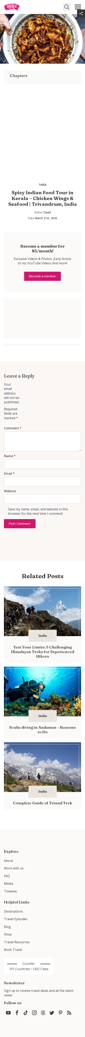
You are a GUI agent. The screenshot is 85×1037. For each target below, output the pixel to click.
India (42, 184)
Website (10, 491)
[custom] (8, 1012)
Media (8, 883)
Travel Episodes (15, 919)
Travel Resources (17, 942)
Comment (13, 428)
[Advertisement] (42, 127)
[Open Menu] (78, 7)
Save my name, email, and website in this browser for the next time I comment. (38, 511)
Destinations (13, 911)
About (8, 860)
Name (10, 456)
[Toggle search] (67, 7)
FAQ (7, 876)
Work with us (14, 868)
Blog (7, 927)
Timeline (10, 891)
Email (9, 473)
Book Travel (13, 949)
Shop (8, 934)
